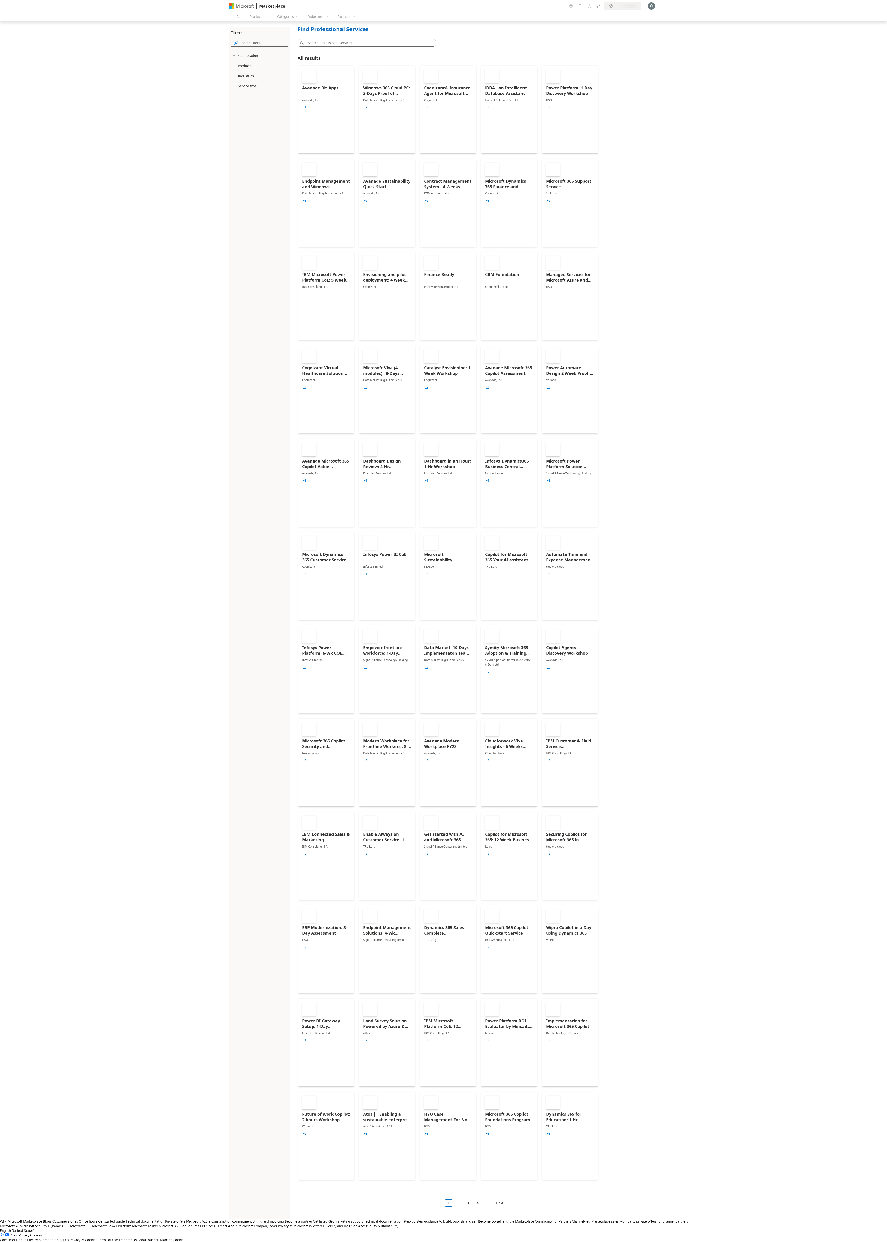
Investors (315, 1226)
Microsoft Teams (145, 1226)
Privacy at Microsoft (293, 1226)
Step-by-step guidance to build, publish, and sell (440, 1221)
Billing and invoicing (268, 1221)
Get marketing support (345, 1221)
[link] (326, 109)
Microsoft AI (9, 1226)
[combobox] (368, 43)
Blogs (47, 1221)
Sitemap (45, 1239)
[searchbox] (264, 42)
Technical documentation (145, 1221)
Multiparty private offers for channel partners (654, 1221)
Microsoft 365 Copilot (175, 1226)
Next (499, 1203)
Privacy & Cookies (83, 1239)
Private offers (175, 1221)
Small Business (204, 1226)
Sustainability (388, 1226)
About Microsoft (240, 1226)
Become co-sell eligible (496, 1221)
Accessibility (367, 1226)
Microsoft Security (33, 1226)
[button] (301, 43)
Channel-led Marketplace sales (595, 1221)
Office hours (88, 1221)
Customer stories (65, 1221)
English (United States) (17, 1230)
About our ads (148, 1239)
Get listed (320, 1221)
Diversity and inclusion (340, 1226)
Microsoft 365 (80, 1226)
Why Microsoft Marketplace (21, 1221)
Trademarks (128, 1239)
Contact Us (60, 1239)
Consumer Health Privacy (19, 1239)
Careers (221, 1226)
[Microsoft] (241, 6)
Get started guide (111, 1221)
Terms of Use (108, 1239)
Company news (265, 1226)
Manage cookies (172, 1239)
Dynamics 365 (58, 1226)
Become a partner (298, 1221)
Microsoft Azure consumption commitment (219, 1221)
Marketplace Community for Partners (543, 1221)
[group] (304, 107)
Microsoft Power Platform (111, 1226)
